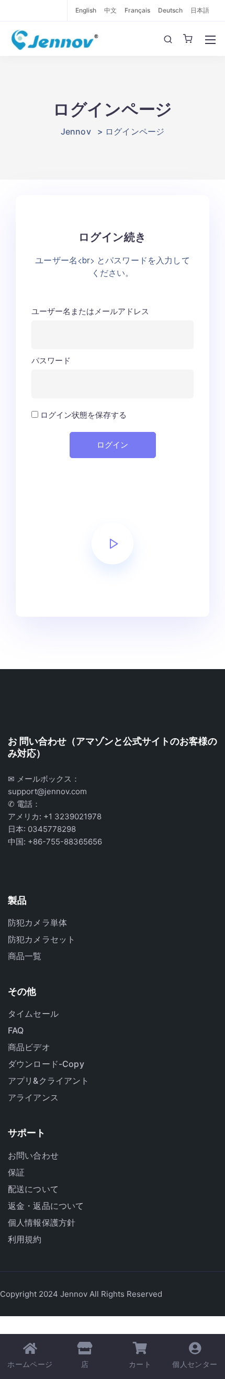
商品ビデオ (29, 1047)
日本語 (199, 10)
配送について (33, 1189)
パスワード (51, 360)
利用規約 (25, 1239)
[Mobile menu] (210, 39)
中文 (110, 10)
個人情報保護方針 (41, 1222)
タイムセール (33, 1013)
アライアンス (33, 1097)
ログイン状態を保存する (82, 415)
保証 (16, 1172)
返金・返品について (46, 1205)
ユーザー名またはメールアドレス (90, 311)
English (85, 10)
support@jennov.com (47, 791)
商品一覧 (25, 956)
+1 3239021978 (72, 816)
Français (137, 10)
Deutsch (170, 10)
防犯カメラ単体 (37, 922)
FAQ (16, 1030)
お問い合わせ (33, 1155)
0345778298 (52, 829)
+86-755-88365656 (65, 842)
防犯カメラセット (41, 939)
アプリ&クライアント (48, 1080)
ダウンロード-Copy (46, 1064)
